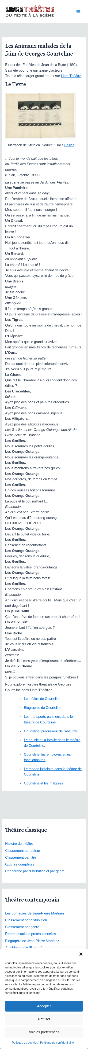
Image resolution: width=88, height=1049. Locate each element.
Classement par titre (20, 857)
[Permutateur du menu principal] (78, 11)
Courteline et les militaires (43, 783)
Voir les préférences (44, 1032)
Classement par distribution (26, 920)
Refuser (44, 1019)
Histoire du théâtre (19, 843)
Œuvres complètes (19, 864)
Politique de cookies (25, 1042)
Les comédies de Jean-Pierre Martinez (35, 913)
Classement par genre (22, 927)
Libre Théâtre (71, 76)
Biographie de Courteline (42, 708)
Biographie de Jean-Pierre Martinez (32, 941)
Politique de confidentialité (57, 1042)
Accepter (44, 1006)
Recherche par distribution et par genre (35, 871)
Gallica (69, 145)
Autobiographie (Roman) (23, 948)
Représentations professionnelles (30, 934)
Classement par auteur (22, 851)
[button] (81, 954)
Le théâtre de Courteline (42, 699)
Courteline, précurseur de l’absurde (50, 731)
